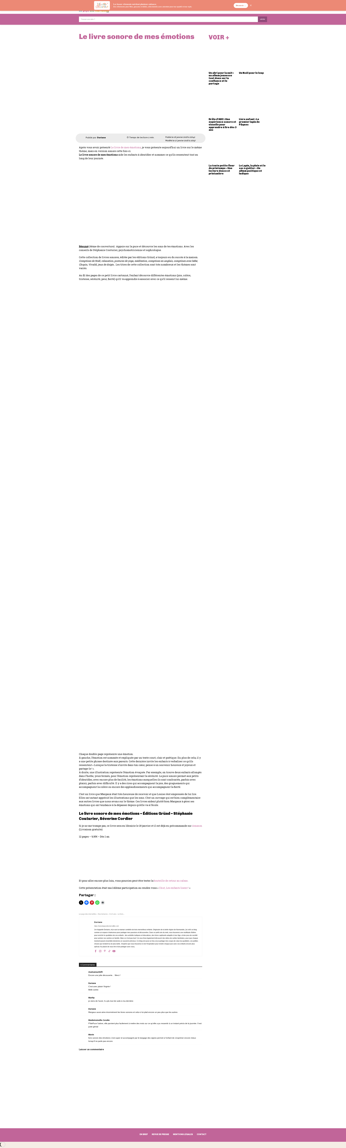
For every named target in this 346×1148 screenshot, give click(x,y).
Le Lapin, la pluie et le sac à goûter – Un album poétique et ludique (252, 169)
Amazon (197, 825)
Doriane (101, 138)
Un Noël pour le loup (251, 72)
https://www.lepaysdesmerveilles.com (106, 926)
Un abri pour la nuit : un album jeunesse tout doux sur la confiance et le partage (221, 78)
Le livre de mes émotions (126, 147)
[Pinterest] (104, 951)
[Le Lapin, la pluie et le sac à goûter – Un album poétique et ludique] (253, 149)
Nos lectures (103, 914)
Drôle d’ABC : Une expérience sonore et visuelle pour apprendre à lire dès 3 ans (222, 124)
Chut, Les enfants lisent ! (174, 887)
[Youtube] (114, 951)
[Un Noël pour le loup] (253, 56)
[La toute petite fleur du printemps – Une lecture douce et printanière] (223, 149)
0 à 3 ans (112, 914)
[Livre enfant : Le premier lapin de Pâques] (253, 102)
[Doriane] (82, 137)
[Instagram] (100, 951)
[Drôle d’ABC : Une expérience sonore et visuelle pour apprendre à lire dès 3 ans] (223, 102)
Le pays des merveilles (87, 914)
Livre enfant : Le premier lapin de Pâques (249, 122)
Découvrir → (241, 5)
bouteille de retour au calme (171, 880)
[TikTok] (109, 951)
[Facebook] (95, 951)
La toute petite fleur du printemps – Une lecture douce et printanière (222, 169)
